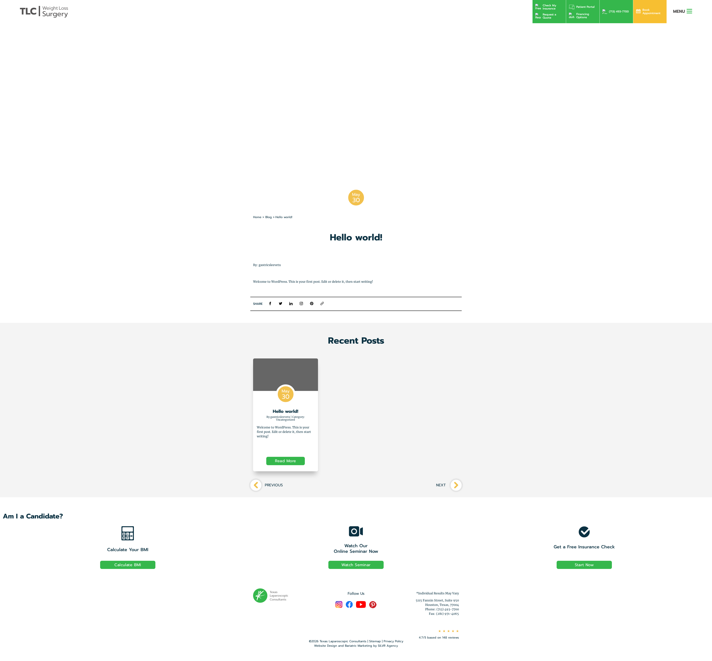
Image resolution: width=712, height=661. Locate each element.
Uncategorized (285, 419)
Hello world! (285, 411)
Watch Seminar (355, 565)
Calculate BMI (127, 565)
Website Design (325, 646)
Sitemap (375, 641)
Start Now (584, 565)
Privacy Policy (393, 641)
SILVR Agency (388, 646)
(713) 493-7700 (619, 11)
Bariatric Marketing (358, 646)
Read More (285, 461)
